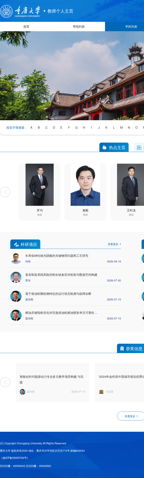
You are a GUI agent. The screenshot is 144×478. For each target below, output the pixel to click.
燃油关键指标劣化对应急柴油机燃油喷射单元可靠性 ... (61, 312)
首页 (26, 26)
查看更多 (113, 244)
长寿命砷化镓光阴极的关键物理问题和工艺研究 (56, 255)
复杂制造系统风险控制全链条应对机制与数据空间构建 (61, 274)
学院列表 (79, 26)
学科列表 (131, 26)
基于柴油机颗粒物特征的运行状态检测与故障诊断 (58, 293)
